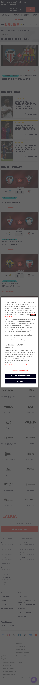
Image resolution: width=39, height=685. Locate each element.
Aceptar (20, 381)
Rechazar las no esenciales (20, 376)
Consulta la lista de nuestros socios (16, 365)
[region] (19, 342)
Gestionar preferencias (20, 370)
